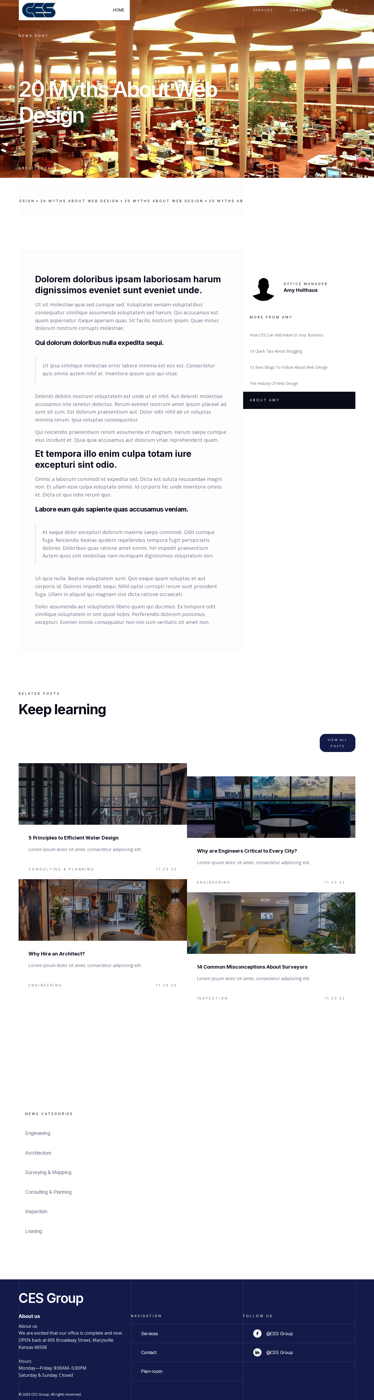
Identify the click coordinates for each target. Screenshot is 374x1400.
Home (118, 10)
